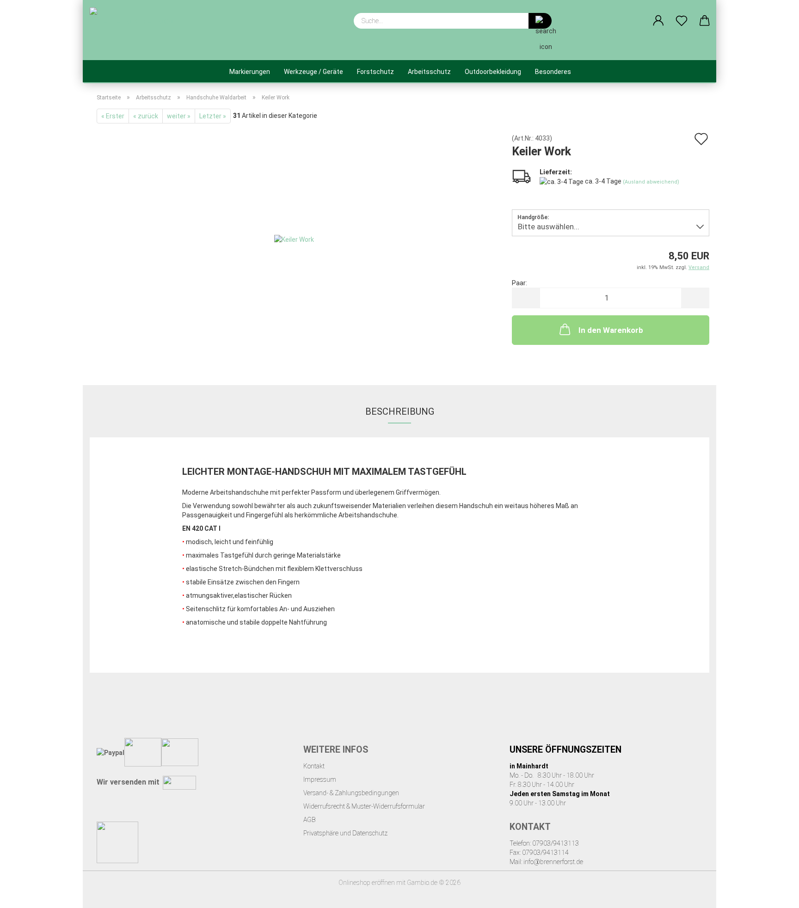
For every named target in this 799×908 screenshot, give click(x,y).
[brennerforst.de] (135, 30)
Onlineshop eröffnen (366, 882)
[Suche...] (540, 21)
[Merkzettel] (681, 21)
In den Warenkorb (610, 330)
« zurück (145, 116)
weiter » (179, 116)
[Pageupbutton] (773, 894)
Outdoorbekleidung (493, 71)
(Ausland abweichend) (651, 182)
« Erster (112, 116)
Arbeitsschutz (429, 71)
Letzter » (212, 116)
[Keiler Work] (294, 238)
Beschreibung (399, 411)
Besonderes (553, 71)
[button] (658, 21)
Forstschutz (375, 71)
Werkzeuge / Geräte (313, 71)
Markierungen (249, 71)
